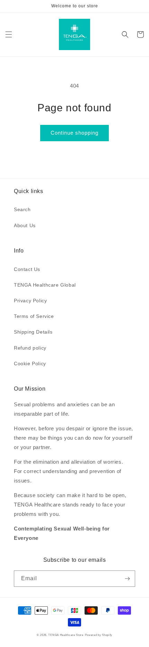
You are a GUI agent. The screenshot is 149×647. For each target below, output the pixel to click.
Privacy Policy (30, 300)
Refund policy (30, 348)
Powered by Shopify (99, 635)
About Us (25, 225)
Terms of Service (34, 316)
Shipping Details (33, 332)
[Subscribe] (127, 578)
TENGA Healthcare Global (45, 285)
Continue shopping (74, 133)
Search (22, 209)
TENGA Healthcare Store (65, 635)
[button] (8, 34)
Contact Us (27, 269)
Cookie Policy (30, 363)
